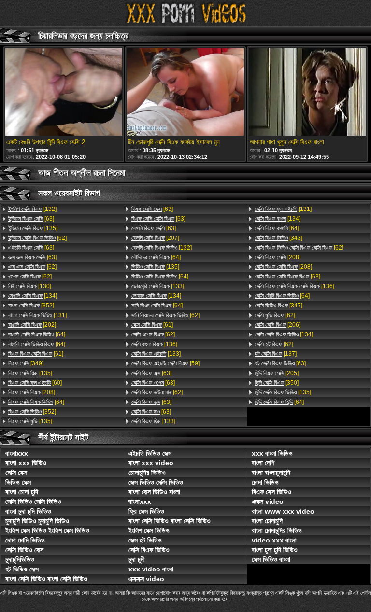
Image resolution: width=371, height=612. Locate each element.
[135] (32, 228)
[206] (277, 324)
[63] (31, 218)
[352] (31, 305)
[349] (25, 363)
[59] (165, 363)
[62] (37, 238)
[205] (277, 373)
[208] (31, 392)
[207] (155, 238)
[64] (36, 334)
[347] (278, 305)
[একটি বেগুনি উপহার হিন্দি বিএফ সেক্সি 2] (63, 92)
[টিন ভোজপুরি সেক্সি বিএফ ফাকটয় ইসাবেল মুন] (185, 92)
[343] (278, 238)
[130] (29, 286)
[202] (32, 324)
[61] (35, 353)
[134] (32, 295)
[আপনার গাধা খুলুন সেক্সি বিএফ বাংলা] (307, 92)
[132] (32, 209)
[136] (154, 344)
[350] (277, 382)
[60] (35, 382)
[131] (37, 315)
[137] (276, 353)
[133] (157, 286)
